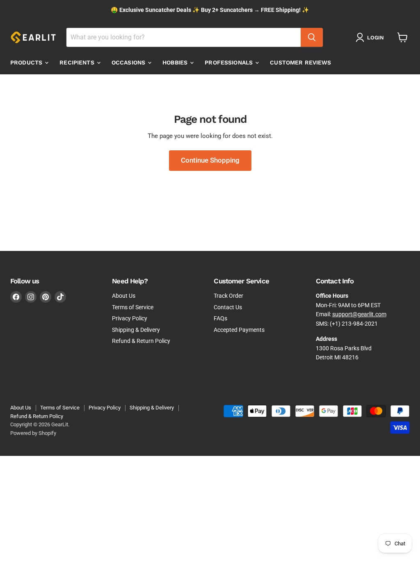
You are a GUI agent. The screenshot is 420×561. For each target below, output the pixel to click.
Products (27, 62)
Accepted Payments (239, 329)
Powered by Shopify (33, 433)
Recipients (77, 62)
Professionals (229, 62)
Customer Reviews (300, 62)
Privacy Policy (129, 318)
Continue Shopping (210, 160)
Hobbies (175, 62)
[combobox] (183, 37)
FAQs (220, 318)
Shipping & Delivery (136, 329)
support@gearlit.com (359, 314)
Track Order (228, 295)
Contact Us (228, 307)
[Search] (312, 37)
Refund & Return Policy (141, 341)
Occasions (129, 62)
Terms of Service (132, 307)
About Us (123, 295)
